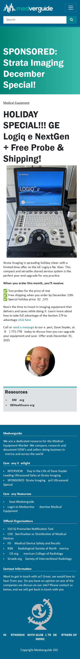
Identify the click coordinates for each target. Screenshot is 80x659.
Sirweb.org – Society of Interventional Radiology (40, 559)
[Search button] (71, 20)
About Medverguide (21, 502)
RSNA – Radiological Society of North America (38, 548)
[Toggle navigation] (71, 7)
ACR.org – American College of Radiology (35, 553)
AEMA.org (17, 400)
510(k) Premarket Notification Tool (30, 529)
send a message (23, 327)
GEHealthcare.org (22, 405)
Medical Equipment (16, 103)
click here (24, 320)
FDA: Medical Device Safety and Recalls (34, 543)
